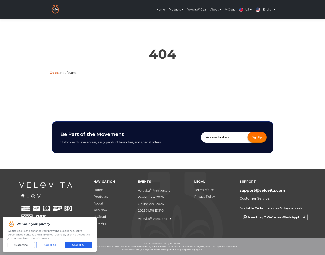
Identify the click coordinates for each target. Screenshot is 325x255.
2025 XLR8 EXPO (151, 210)
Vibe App (100, 223)
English (268, 9)
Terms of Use (204, 190)
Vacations (155, 219)
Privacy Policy (204, 196)
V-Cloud (230, 9)
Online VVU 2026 (151, 204)
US (247, 9)
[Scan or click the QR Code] (272, 223)
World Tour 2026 (151, 197)
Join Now (100, 210)
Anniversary (154, 190)
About (214, 9)
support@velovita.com (262, 190)
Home (160, 9)
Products (175, 9)
